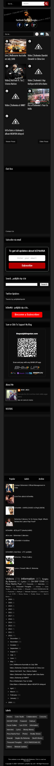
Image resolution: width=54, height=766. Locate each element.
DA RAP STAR (37, 581)
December (14, 638)
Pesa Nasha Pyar (14, 584)
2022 (10, 609)
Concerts (30, 584)
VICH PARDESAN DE (40, 589)
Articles (38, 586)
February (13, 695)
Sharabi (27, 589)
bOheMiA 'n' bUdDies (22, 540)
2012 (10, 629)
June (12, 658)
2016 (10, 619)
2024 (10, 606)
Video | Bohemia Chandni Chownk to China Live (38, 57)
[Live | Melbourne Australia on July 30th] (15, 46)
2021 (10, 612)
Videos (10, 578)
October (13, 645)
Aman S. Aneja (8, 41)
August (13, 652)
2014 (10, 622)
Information (28, 578)
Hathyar (19, 591)
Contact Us (10, 231)
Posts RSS (47, 34)
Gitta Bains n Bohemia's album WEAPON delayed (14, 132)
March (12, 692)
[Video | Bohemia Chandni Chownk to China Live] (38, 46)
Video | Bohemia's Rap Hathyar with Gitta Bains (37, 82)
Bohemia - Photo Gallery (23, 557)
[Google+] (34, 25)
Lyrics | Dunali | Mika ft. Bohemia (26, 568)
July (12, 655)
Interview (41, 584)
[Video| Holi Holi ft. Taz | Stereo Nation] (15, 71)
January (13, 698)
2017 (10, 616)
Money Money (23, 594)
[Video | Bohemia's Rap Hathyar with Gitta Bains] (38, 71)
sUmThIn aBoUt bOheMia (23, 496)
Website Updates (31, 591)
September (14, 648)
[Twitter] (27, 25)
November (14, 642)
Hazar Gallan (17, 589)
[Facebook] (20, 25)
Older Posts (44, 141)
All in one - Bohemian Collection (17, 535)
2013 (10, 626)
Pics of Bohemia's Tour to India (38, 107)
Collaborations (44, 591)
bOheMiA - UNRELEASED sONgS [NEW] (29, 508)
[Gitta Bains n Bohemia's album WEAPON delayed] (15, 121)
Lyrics (23, 581)
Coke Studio (19, 717)
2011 (10, 632)
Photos (8, 586)
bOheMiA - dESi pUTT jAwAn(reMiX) (19, 530)
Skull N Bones (37, 738)
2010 (10, 635)
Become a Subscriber (27, 314)
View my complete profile (25, 400)
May (12, 661)
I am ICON (12, 594)
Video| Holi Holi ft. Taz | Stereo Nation (14, 82)
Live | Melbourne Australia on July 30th (15, 57)
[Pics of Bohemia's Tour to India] (38, 96)
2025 (10, 603)
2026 (10, 599)
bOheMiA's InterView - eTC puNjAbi (19, 552)
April (12, 688)
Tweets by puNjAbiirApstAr (15, 299)
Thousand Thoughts (24, 586)
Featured (11, 591)
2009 (10, 702)
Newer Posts (10, 141)
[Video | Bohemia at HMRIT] (15, 96)
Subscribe (27, 265)
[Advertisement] (27, 445)
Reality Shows (35, 594)
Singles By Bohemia (22, 738)
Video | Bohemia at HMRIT (15, 105)
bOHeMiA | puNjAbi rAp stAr (26, 764)
